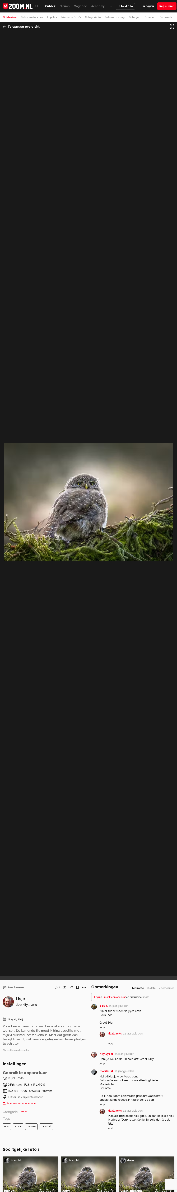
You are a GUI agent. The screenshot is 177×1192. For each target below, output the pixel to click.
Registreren (166, 6)
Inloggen (148, 6)
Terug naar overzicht (24, 26)
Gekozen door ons (32, 17)
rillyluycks (30, 1005)
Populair (52, 17)
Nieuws (65, 6)
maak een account (115, 997)
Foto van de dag (115, 17)
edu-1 (104, 1005)
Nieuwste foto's (71, 17)
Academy (98, 6)
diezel (130, 1160)
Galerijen (134, 17)
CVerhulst (106, 1071)
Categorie (15, 1112)
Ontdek (50, 6)
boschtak (16, 1160)
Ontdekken (10, 17)
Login (97, 997)
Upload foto (125, 6)
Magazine (80, 6)
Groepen (150, 17)
